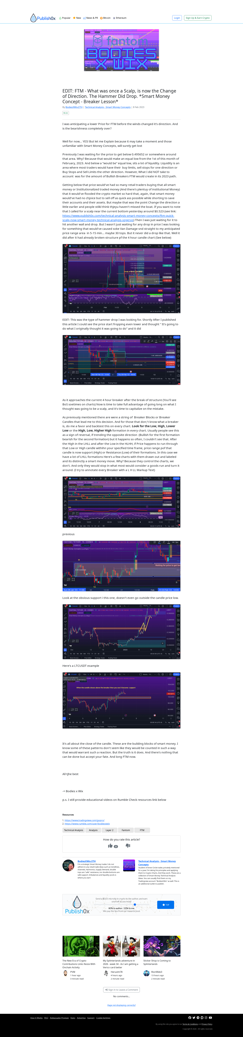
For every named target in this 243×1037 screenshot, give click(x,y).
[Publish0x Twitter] (194, 1018)
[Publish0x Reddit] (202, 1018)
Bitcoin (107, 17)
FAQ (46, 1018)
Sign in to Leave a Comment (123, 989)
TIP (167, 904)
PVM (72, 971)
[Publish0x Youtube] (211, 1018)
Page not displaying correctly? (121, 1005)
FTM (142, 830)
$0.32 (65, 113)
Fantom (126, 830)
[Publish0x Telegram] (198, 1018)
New (78, 17)
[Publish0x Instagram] (206, 1018)
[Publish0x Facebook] (190, 1018)
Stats (72, 1018)
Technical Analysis (73, 830)
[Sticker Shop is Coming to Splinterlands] (162, 946)
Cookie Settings (103, 1018)
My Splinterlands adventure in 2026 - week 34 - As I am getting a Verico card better (120, 964)
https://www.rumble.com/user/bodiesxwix (87, 823)
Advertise (81, 1018)
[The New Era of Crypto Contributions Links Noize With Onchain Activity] (81, 946)
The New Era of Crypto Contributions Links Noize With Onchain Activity (78, 964)
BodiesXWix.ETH (74, 107)
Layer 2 (109, 830)
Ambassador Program (59, 1018)
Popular (66, 17)
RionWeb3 (156, 971)
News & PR (92, 17)
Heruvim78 (116, 971)
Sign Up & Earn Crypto (198, 17)
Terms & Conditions (190, 1024)
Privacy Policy (207, 1024)
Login (177, 17)
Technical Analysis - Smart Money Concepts (108, 107)
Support (90, 1018)
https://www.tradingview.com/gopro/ (84, 820)
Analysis (93, 830)
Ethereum (120, 17)
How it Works (36, 1018)
